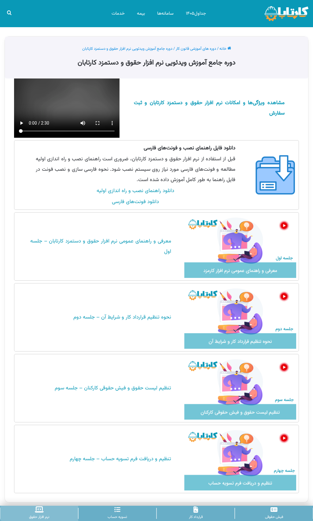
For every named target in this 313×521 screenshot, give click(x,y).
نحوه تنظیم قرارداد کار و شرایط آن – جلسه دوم (122, 317)
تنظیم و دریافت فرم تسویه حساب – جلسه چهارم (120, 459)
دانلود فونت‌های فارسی (135, 202)
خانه (223, 49)
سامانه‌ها (165, 13)
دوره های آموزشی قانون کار (196, 49)
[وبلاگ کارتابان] (286, 13)
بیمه (141, 13)
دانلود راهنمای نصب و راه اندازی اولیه (135, 191)
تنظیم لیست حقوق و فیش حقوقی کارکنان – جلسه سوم (113, 388)
